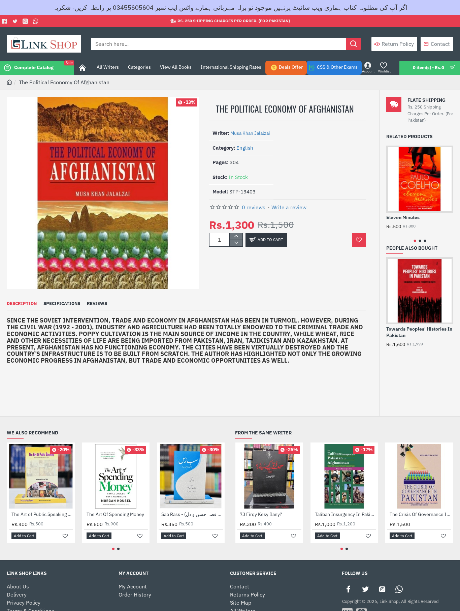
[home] (9, 82)
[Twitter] (15, 21)
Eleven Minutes (403, 217)
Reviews (97, 303)
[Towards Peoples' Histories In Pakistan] (420, 291)
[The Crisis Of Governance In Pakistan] (419, 476)
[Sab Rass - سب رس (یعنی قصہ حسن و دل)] (191, 476)
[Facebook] (5, 21)
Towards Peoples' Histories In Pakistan (419, 332)
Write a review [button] (288, 207)
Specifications (61, 303)
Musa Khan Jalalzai (250, 133)
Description (22, 303)
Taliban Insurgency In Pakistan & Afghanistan (345, 514)
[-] (235, 243)
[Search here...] (353, 44)
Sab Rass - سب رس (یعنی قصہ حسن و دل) (192, 514)
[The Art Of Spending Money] (116, 476)
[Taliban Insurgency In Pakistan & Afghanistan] (344, 476)
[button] (266, 240)
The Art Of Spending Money (115, 514)
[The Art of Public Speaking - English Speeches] (41, 476)
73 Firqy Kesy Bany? (261, 514)
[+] (235, 236)
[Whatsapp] (36, 21)
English (244, 148)
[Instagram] (382, 589)
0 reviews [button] (253, 207)
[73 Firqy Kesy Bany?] (269, 476)
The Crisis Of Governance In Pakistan (420, 514)
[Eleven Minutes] (420, 179)
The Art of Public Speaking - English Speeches (42, 514)
